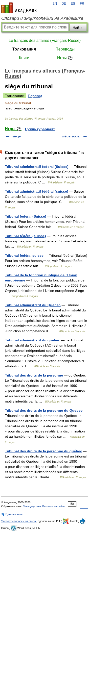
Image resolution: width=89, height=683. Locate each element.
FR (82, 3)
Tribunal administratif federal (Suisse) (36, 167)
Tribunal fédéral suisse (24, 255)
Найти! (78, 27)
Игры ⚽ (65, 58)
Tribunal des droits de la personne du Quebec (44, 410)
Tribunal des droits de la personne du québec (43, 451)
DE (64, 3)
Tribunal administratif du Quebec (33, 305)
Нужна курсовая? (40, 129)
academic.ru (19, 7)
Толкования (24, 49)
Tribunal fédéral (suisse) (25, 236)
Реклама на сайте (53, 506)
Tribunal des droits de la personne (34, 375)
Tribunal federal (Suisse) (25, 216)
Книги (24, 58)
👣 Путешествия (11, 514)
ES (73, 3)
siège (16, 136)
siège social (71, 136)
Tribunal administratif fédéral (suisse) (36, 191)
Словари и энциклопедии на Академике (42, 18)
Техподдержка (32, 506)
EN (54, 3)
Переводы (65, 49)
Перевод (35, 96)
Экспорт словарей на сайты (18, 521)
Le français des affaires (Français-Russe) (45, 40)
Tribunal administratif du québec (32, 340)
